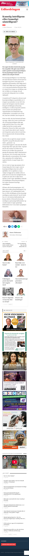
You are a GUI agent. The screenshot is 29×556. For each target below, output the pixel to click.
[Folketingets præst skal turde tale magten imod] (8, 273)
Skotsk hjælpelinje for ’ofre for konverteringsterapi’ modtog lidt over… (15, 517)
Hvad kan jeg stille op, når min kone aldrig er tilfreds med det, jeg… (14, 530)
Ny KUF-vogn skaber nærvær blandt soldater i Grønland (14, 481)
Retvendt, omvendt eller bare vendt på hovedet (14, 499)
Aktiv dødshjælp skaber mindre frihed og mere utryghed (7, 245)
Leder (4, 25)
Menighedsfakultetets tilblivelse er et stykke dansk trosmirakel (14, 505)
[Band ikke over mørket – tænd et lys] (20, 257)
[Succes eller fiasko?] (8, 257)
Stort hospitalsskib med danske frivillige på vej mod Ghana (15, 487)
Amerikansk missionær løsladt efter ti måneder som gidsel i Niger (14, 511)
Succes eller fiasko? (9, 476)
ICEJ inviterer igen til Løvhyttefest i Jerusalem (13, 523)
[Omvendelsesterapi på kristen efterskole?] (20, 273)
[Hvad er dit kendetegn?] (20, 291)
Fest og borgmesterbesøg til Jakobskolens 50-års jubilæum (12, 493)
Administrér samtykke (8, 544)
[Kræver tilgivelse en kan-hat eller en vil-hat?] (8, 291)
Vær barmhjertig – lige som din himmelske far (22, 245)
